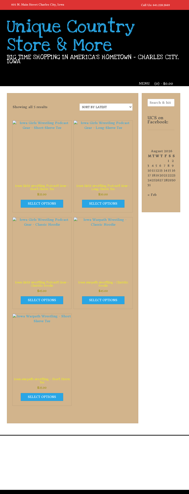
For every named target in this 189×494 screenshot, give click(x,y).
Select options (42, 204)
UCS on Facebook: (158, 119)
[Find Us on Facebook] (180, 4)
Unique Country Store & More (71, 35)
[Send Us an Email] (175, 4)
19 (157, 175)
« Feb (152, 195)
